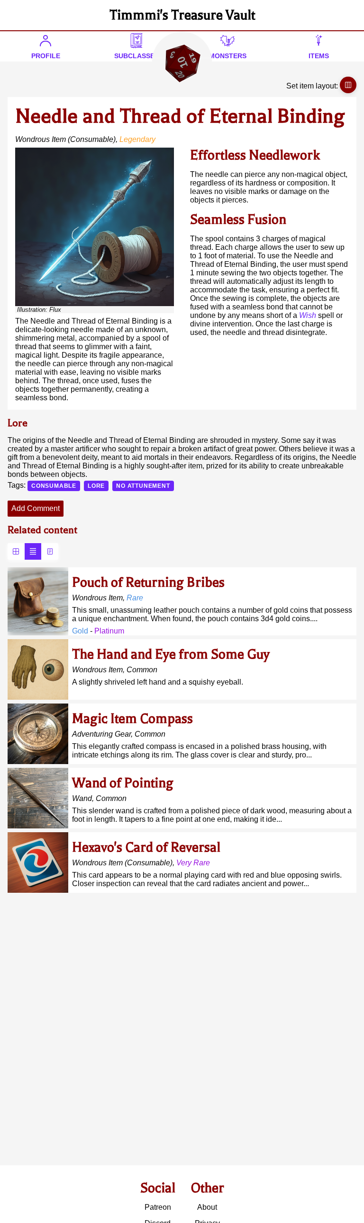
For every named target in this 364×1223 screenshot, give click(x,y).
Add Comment (35, 508)
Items (319, 56)
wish (307, 315)
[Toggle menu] (182, 62)
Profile (45, 56)
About (207, 1207)
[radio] (16, 551)
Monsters (227, 56)
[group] (33, 551)
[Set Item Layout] (348, 85)
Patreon (158, 1207)
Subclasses (136, 56)
